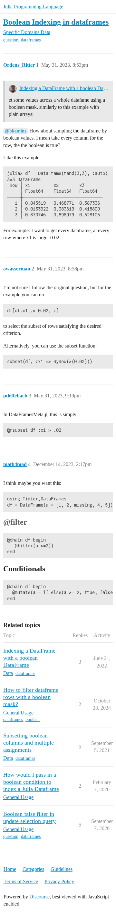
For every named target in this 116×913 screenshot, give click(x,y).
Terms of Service (21, 881)
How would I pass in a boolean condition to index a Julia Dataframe (31, 781)
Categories (33, 869)
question (10, 40)
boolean (32, 719)
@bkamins (15, 130)
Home (10, 869)
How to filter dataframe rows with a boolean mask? (30, 697)
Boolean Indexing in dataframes (56, 21)
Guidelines (61, 869)
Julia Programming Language (33, 6)
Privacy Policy (59, 881)
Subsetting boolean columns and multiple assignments (28, 742)
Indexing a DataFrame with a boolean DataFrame (64, 88)
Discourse (39, 896)
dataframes (31, 40)
